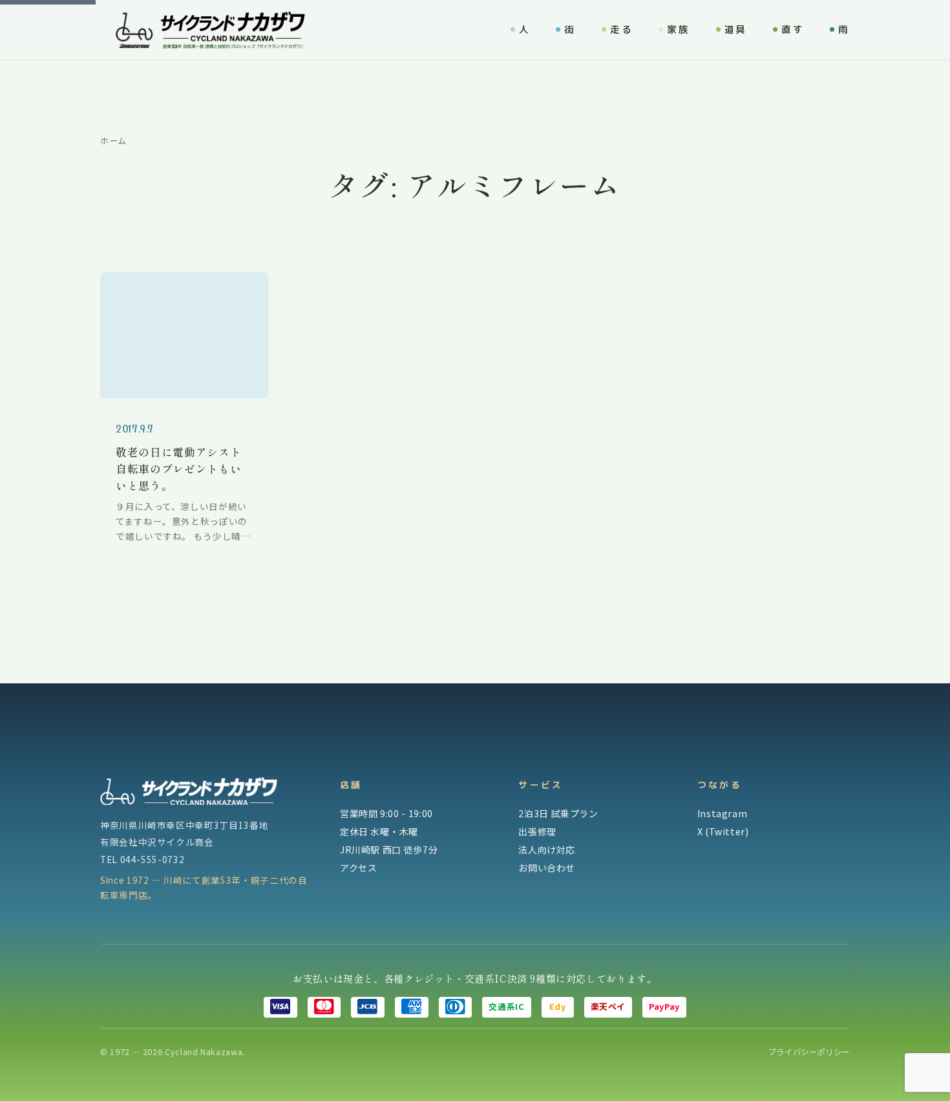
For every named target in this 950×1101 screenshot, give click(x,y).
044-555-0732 (152, 859)
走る (621, 29)
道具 (735, 29)
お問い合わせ (546, 867)
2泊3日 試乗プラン (558, 813)
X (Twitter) (723, 831)
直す (792, 29)
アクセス (358, 867)
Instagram (722, 813)
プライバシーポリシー (809, 1052)
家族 (678, 29)
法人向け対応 (546, 849)
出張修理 (537, 831)
